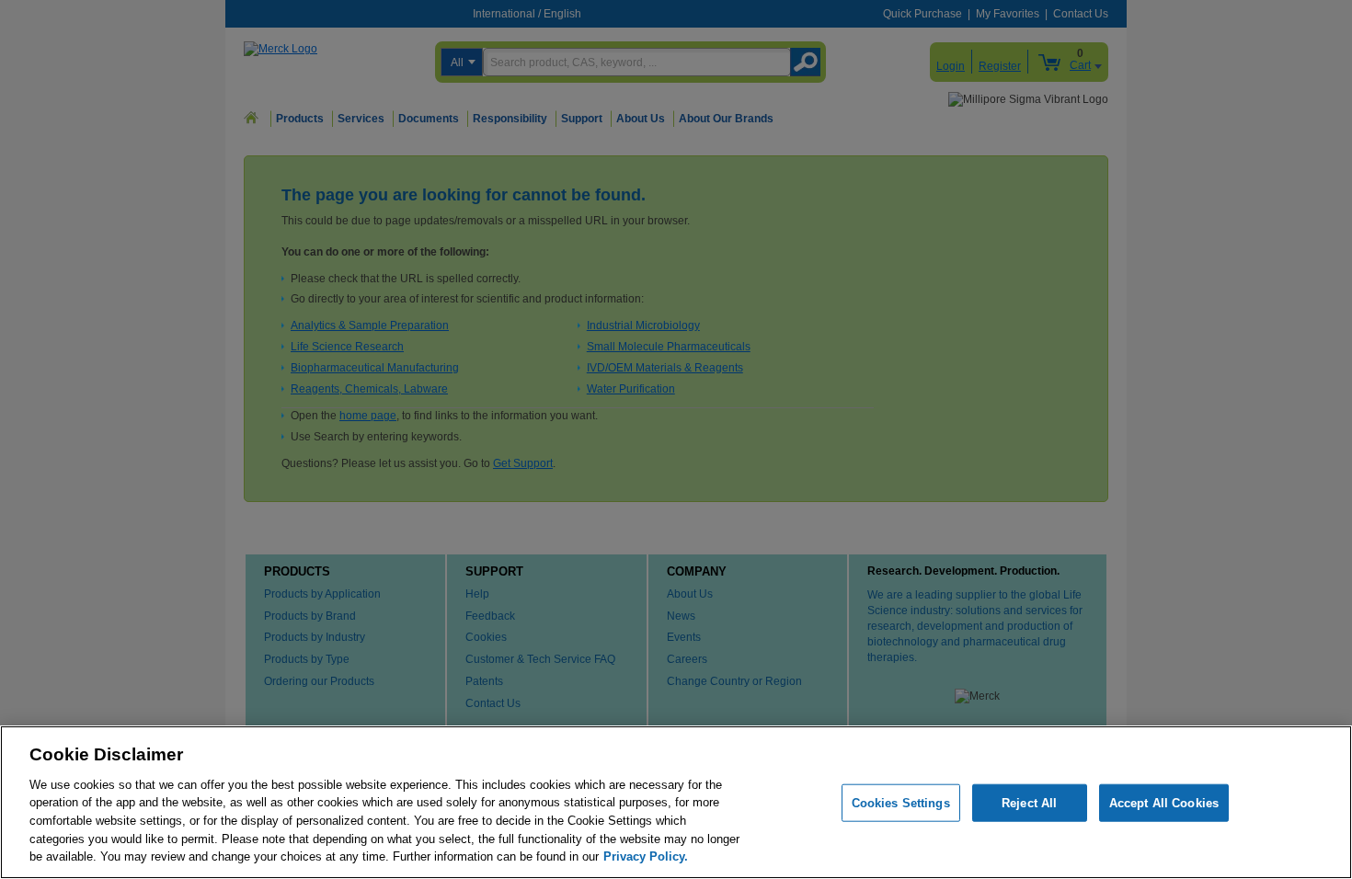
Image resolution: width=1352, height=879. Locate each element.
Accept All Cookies (1164, 802)
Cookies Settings (901, 802)
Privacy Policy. (645, 856)
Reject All (1029, 802)
